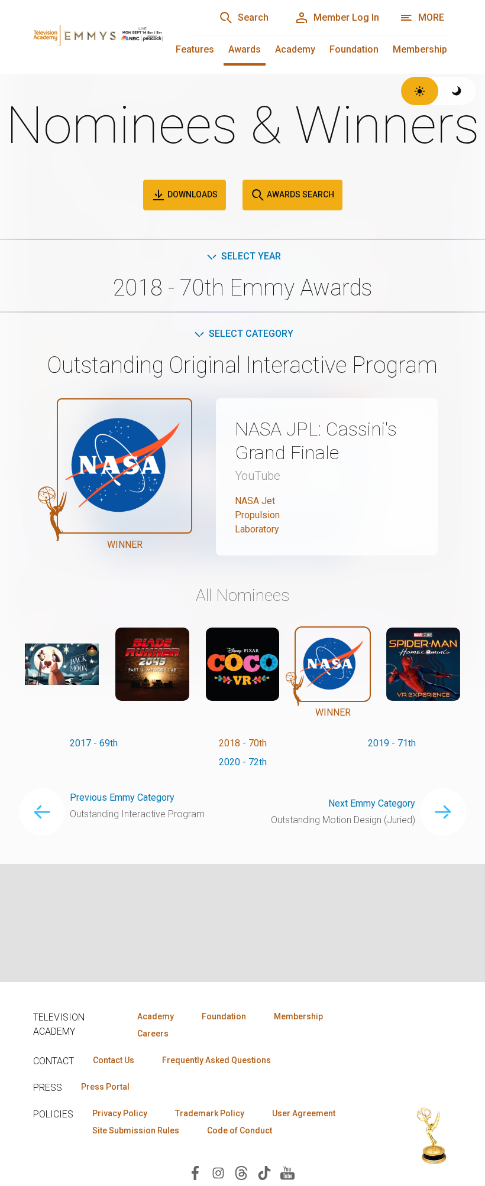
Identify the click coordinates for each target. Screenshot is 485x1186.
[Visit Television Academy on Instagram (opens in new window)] (218, 1172)
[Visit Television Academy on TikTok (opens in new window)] (264, 1172)
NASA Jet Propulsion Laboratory (257, 515)
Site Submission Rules (135, 1130)
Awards (244, 49)
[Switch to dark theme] (457, 91)
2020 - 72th (243, 762)
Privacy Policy (119, 1113)
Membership (420, 49)
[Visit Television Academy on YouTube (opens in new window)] (287, 1172)
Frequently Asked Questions (216, 1060)
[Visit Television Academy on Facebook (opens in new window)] (195, 1172)
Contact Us (113, 1060)
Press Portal (105, 1086)
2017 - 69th (94, 743)
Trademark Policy (209, 1113)
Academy (295, 49)
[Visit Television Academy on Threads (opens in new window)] (241, 1172)
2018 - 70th (243, 743)
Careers (153, 1033)
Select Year (251, 256)
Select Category (251, 333)
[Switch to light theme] (419, 91)
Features (195, 49)
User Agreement (303, 1113)
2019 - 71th (392, 743)
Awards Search (299, 194)
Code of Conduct (239, 1130)
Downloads (192, 194)
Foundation (354, 49)
